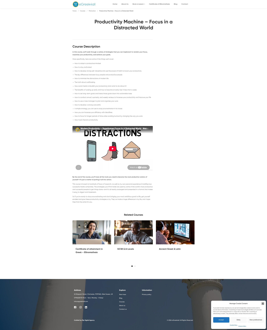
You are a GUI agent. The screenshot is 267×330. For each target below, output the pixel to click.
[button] (263, 304)
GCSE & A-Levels (125, 249)
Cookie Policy (233, 325)
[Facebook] (75, 307)
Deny (238, 320)
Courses (82, 11)
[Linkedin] (86, 307)
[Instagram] (80, 307)
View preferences (255, 320)
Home (74, 11)
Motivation (92, 11)
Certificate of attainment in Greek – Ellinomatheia (89, 250)
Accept (221, 320)
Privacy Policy (242, 326)
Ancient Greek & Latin (170, 249)
